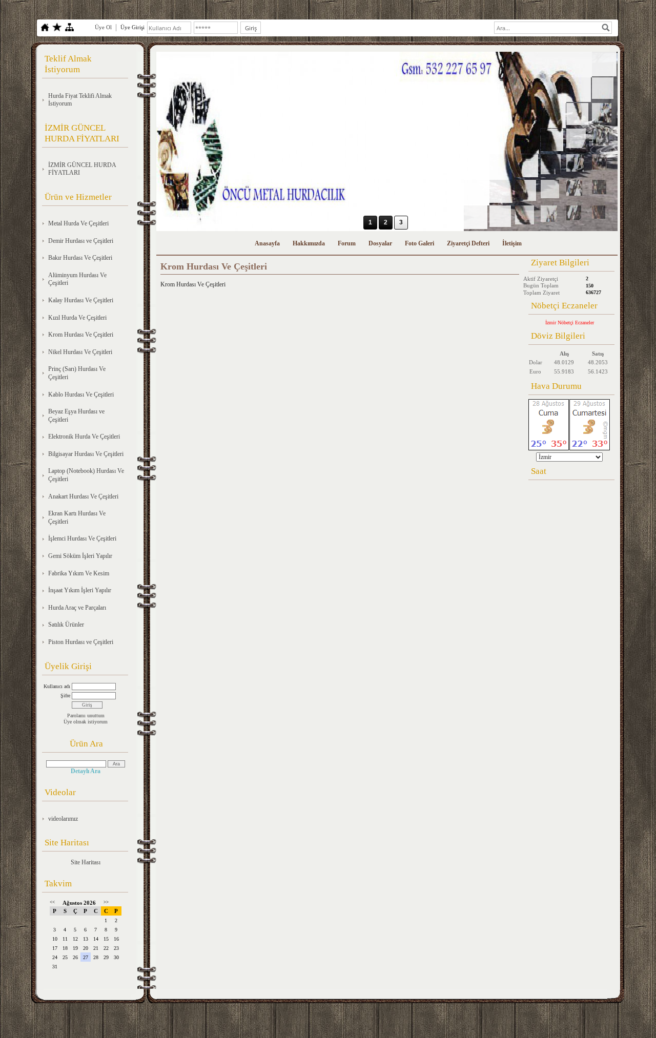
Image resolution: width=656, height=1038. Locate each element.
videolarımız (63, 818)
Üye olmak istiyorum (86, 721)
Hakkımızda (309, 243)
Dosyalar (380, 243)
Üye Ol (103, 27)
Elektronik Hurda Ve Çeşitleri (84, 436)
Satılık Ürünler (66, 624)
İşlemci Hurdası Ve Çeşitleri (82, 538)
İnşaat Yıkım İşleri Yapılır (79, 590)
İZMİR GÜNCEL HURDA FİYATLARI (82, 169)
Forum (347, 243)
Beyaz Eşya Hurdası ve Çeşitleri (76, 415)
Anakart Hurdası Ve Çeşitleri (83, 496)
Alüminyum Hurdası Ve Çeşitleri (77, 279)
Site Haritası (85, 862)
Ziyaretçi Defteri (468, 243)
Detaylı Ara (85, 771)
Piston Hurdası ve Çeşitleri (80, 642)
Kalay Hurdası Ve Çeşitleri (80, 300)
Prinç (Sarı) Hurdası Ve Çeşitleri (77, 373)
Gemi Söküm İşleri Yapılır (80, 555)
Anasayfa (267, 243)
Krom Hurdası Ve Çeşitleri (80, 334)
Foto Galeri (419, 243)
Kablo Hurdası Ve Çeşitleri (81, 394)
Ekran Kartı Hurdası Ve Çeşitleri (77, 517)
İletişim (512, 243)
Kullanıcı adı (57, 686)
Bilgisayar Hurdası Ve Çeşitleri (86, 454)
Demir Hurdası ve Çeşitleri (80, 240)
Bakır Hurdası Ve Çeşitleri (80, 257)
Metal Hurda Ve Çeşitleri (78, 223)
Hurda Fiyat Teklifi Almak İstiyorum (80, 100)
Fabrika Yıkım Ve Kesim (78, 573)
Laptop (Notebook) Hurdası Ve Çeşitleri (86, 475)
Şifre (65, 695)
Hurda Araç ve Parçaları (77, 607)
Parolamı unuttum (86, 715)
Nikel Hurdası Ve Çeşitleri (80, 352)
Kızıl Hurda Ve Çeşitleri (77, 317)
